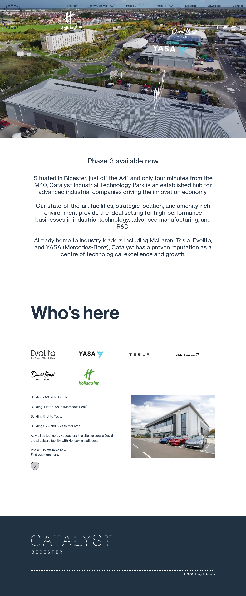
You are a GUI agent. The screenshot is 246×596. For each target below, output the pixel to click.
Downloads (214, 5)
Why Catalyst (98, 5)
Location (190, 5)
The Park (72, 5)
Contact (238, 5)
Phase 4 (161, 5)
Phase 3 (131, 5)
